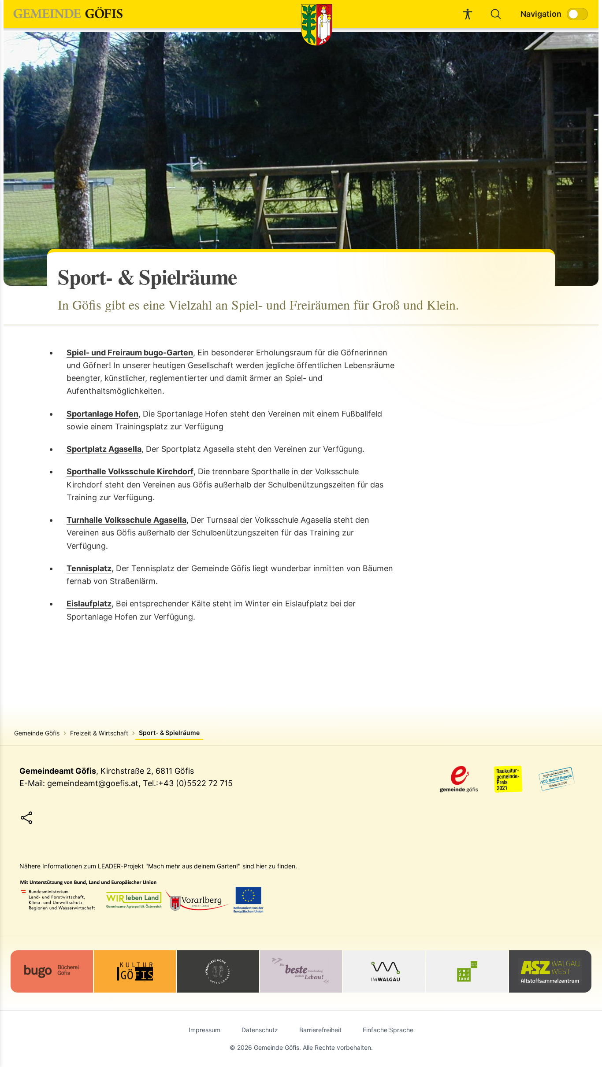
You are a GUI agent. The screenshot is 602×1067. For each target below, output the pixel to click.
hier (261, 866)
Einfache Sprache (388, 1030)
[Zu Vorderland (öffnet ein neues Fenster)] (467, 971)
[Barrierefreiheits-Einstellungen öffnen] (467, 14)
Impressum (204, 1030)
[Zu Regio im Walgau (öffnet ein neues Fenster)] (384, 971)
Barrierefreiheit (320, 1030)
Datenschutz (260, 1030)
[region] (301, 159)
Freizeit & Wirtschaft (99, 733)
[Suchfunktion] (495, 14)
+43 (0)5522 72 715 (195, 783)
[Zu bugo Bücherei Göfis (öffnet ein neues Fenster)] (52, 970)
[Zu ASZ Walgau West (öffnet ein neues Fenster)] (550, 971)
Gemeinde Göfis (36, 733)
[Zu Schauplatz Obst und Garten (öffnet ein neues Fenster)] (218, 971)
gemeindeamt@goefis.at (92, 783)
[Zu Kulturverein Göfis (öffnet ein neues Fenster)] (135, 971)
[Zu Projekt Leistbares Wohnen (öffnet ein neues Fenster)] (301, 971)
